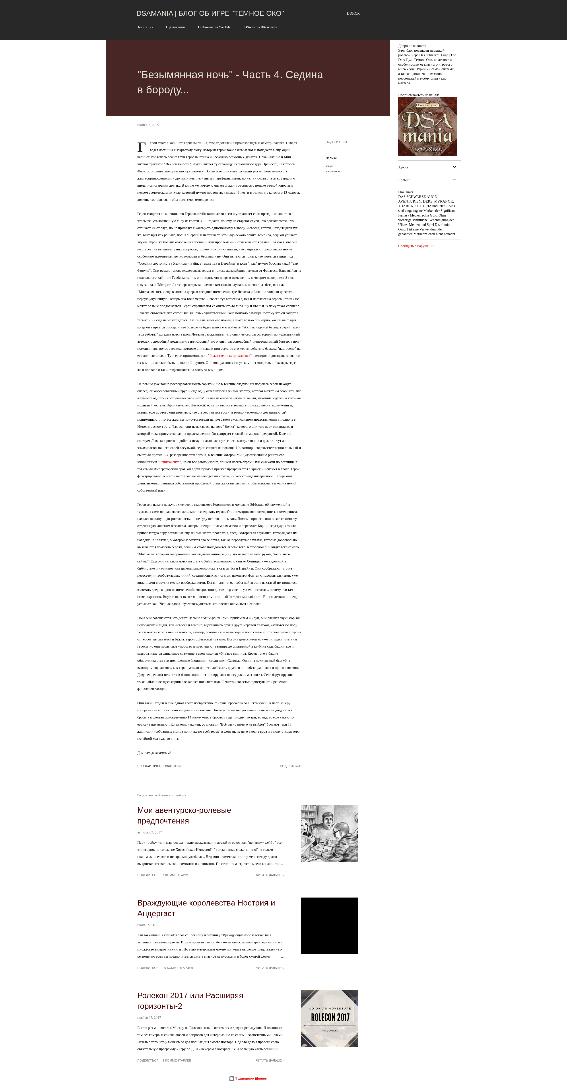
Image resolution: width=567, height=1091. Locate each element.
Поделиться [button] (336, 142)
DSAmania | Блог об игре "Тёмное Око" (210, 13)
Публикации (175, 27)
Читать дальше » (270, 875)
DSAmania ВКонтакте (260, 27)
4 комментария (176, 875)
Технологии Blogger (250, 1078)
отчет (329, 166)
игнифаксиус (169, 461)
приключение (333, 171)
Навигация (144, 27)
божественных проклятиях (230, 355)
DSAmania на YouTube (214, 27)
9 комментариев (177, 1060)
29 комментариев (178, 968)
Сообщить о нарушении (416, 245)
